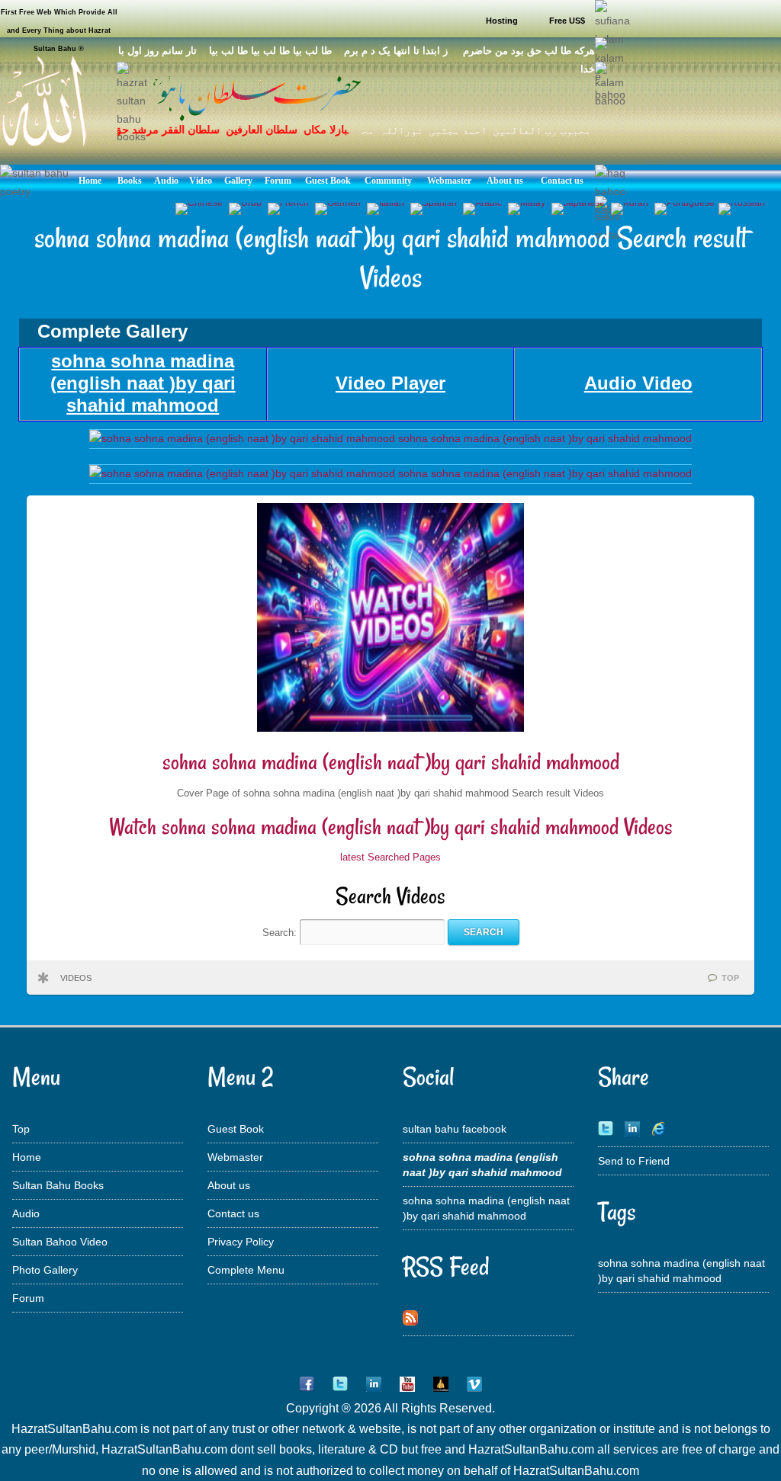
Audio (26, 1213)
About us (228, 1185)
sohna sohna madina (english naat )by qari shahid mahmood (390, 761)
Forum (28, 1298)
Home (26, 1157)
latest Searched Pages (390, 857)
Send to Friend (634, 1161)
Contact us (233, 1213)
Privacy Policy (240, 1242)
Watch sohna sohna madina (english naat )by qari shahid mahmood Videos (391, 826)
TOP (730, 978)
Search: (281, 932)
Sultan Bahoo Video (60, 1242)
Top (21, 1129)
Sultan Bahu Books (58, 1185)
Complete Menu (245, 1270)
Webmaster (235, 1157)
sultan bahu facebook (454, 1129)
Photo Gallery (45, 1270)
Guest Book (235, 1129)
